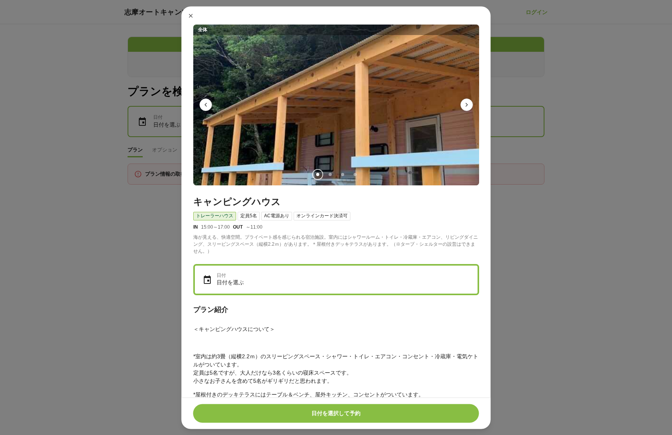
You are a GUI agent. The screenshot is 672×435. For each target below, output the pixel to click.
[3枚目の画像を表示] (342, 174)
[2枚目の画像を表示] (329, 174)
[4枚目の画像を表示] (354, 174)
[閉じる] (191, 15)
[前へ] (206, 105)
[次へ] (466, 105)
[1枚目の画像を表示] (317, 174)
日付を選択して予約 (336, 413)
